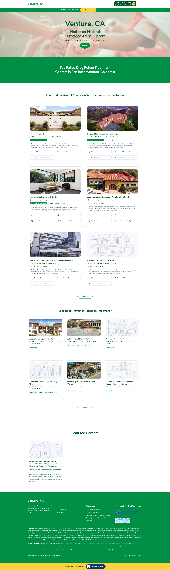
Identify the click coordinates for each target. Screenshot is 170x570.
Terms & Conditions (128, 555)
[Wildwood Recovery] (122, 327)
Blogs (58, 506)
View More (85, 296)
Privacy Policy (138, 555)
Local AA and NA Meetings (93, 509)
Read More (63, 147)
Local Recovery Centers (92, 512)
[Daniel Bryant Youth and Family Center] (84, 370)
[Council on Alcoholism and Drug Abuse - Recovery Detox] (122, 370)
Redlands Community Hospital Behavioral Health (51, 260)
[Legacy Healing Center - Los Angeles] (112, 118)
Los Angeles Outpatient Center (44, 197)
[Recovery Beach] (55, 118)
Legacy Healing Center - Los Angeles (103, 134)
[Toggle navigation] (140, 4)
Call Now (86, 45)
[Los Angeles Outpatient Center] (55, 181)
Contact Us (60, 512)
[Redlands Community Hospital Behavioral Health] (55, 244)
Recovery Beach (37, 134)
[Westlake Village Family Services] (45, 327)
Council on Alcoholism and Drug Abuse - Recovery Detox (120, 382)
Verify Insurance (61, 509)
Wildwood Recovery (115, 339)
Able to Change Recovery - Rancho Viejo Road (108, 197)
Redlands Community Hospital (100, 260)
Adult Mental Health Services (80, 339)
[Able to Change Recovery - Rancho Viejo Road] (112, 181)
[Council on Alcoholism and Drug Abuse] (45, 370)
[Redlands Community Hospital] (112, 244)
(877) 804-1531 (123, 3)
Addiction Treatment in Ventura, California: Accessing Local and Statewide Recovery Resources (43, 463)
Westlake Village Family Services (43, 339)
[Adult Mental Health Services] (84, 327)
